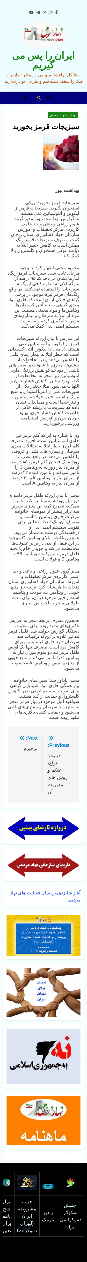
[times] (45, 12)
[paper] (38, 12)
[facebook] (56, 12)
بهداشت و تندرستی (62, 115)
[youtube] (31, 12)
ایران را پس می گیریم (43, 60)
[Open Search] (39, 98)
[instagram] (51, 12)
